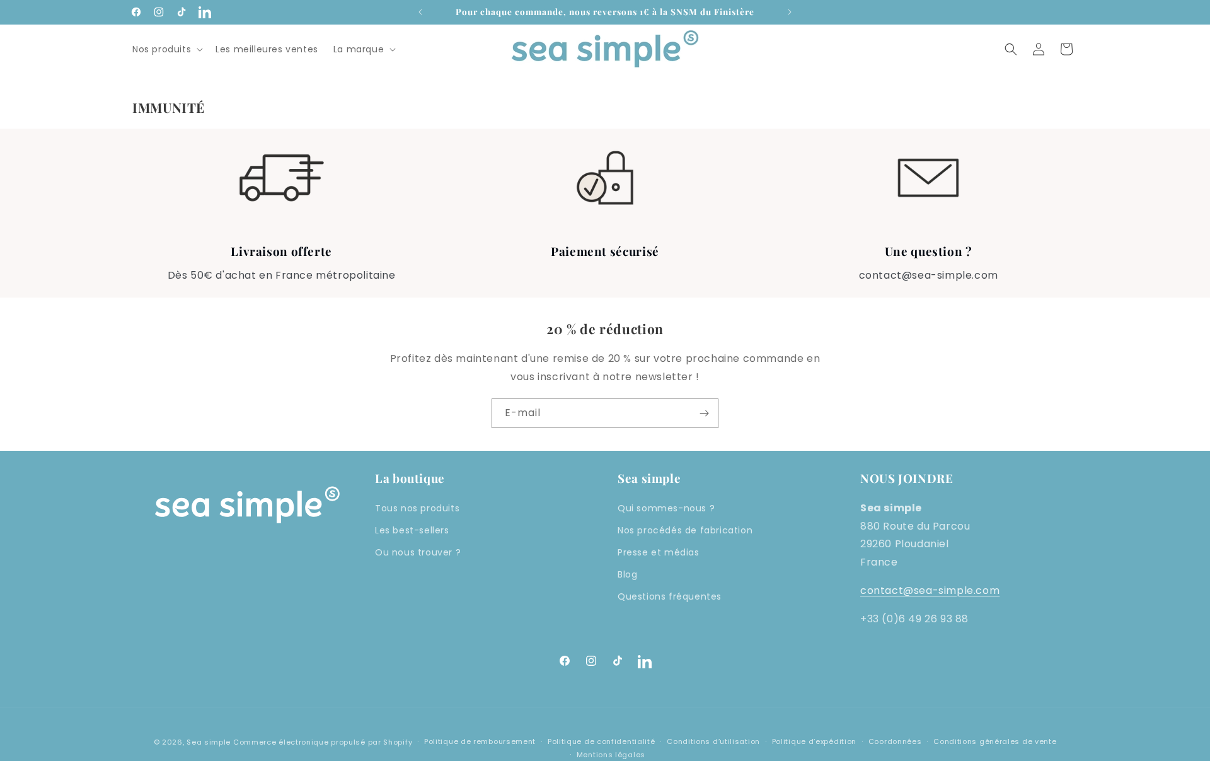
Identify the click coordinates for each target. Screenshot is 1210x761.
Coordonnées (895, 741)
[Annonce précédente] (420, 12)
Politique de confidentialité (601, 741)
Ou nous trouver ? (418, 552)
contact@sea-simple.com (930, 590)
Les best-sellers (412, 530)
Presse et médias (659, 552)
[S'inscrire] (704, 413)
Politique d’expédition (814, 741)
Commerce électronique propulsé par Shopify (322, 742)
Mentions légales (611, 755)
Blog (627, 574)
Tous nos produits (417, 508)
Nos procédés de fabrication (685, 530)
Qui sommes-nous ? (666, 508)
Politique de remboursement (480, 741)
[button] (166, 49)
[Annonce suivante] (790, 12)
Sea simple (209, 742)
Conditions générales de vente (994, 741)
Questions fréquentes (670, 596)
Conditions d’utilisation (713, 741)
